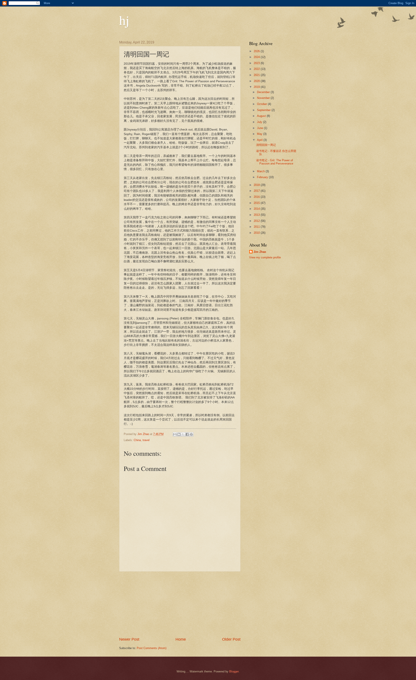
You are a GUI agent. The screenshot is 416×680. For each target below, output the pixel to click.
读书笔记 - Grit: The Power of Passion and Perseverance (274, 162)
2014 (257, 208)
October (262, 104)
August (262, 116)
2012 (257, 220)
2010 (257, 232)
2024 (257, 57)
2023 (257, 63)
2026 (257, 51)
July (260, 122)
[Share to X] (183, 434)
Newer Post (129, 639)
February (263, 177)
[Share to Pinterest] (191, 434)
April (260, 140)
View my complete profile (265, 257)
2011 (257, 226)
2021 (257, 75)
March (261, 171)
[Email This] (175, 434)
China (137, 440)
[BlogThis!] (179, 434)
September (264, 110)
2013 (257, 214)
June (260, 128)
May (260, 133)
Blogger (234, 671)
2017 (257, 190)
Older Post (231, 639)
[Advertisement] (179, 604)
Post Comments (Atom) (151, 648)
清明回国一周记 (266, 145)
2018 (257, 185)
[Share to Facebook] (187, 434)
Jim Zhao (260, 251)
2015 (257, 203)
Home (181, 639)
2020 (257, 81)
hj (124, 20)
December (264, 92)
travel (146, 440)
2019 (257, 87)
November (264, 98)
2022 (257, 69)
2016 (257, 196)
